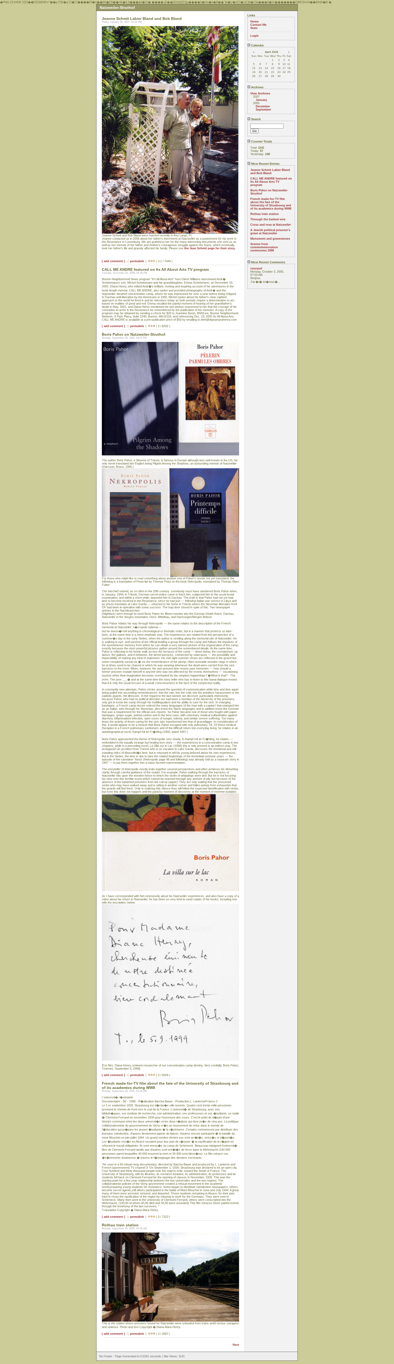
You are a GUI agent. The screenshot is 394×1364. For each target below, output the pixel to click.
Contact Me (258, 24)
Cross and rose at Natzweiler (270, 224)
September (263, 109)
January (261, 99)
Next (236, 1344)
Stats (254, 28)
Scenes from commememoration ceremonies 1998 (264, 247)
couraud (256, 268)
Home (254, 21)
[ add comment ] (113, 261)
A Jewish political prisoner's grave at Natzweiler (270, 231)
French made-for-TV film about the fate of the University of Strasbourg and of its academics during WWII (270, 203)
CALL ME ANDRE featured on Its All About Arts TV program (271, 182)
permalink (137, 261)
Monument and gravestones (270, 238)
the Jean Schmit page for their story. (209, 248)
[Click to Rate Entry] (149, 261)
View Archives (260, 93)
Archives (256, 87)
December (263, 106)
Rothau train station (264, 213)
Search (255, 119)
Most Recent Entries (265, 163)
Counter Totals (261, 141)
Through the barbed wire (267, 219)
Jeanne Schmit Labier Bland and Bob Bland (270, 171)
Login (254, 35)
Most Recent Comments (267, 262)
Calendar (257, 45)
